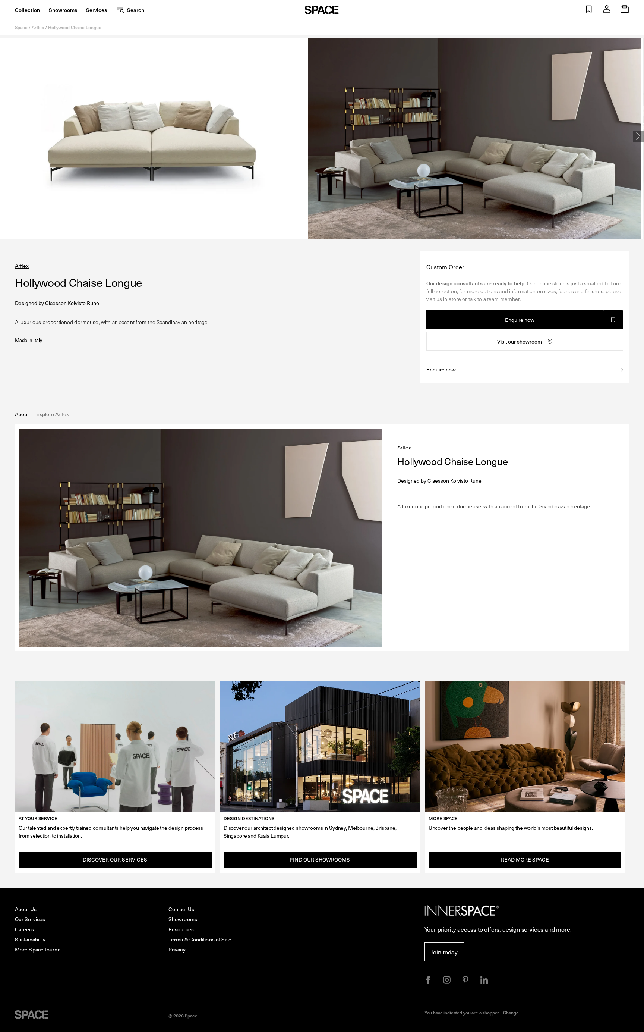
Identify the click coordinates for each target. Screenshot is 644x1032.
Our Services (30, 919)
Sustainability (30, 939)
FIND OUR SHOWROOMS (320, 859)
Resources (181, 929)
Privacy (177, 949)
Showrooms (63, 10)
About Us (26, 909)
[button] (588, 9)
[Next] (638, 136)
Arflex (38, 27)
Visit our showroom (519, 341)
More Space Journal (38, 949)
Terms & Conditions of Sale (200, 939)
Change (511, 1012)
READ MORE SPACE (525, 859)
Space (21, 27)
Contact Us (181, 909)
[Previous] (5, 136)
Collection (27, 10)
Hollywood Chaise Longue (74, 27)
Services (96, 10)
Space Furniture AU (322, 10)
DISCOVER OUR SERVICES (115, 859)
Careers (24, 929)
